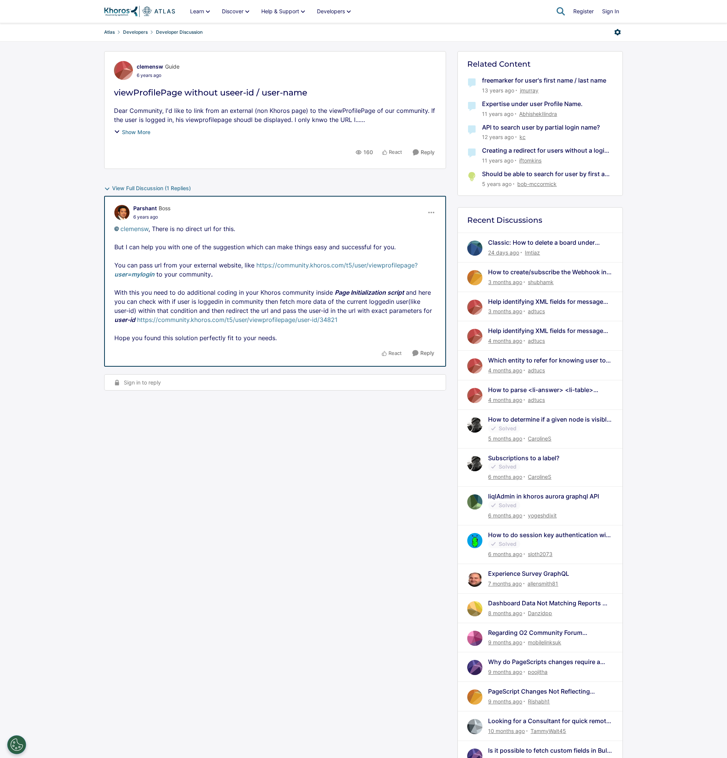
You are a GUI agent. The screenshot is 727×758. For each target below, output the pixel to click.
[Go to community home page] (139, 11)
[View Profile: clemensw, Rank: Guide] (123, 70)
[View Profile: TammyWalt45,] (474, 726)
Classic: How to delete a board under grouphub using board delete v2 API (541, 243)
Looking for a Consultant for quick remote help (549, 721)
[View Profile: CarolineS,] (474, 425)
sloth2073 (540, 554)
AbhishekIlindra (538, 114)
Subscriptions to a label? (523, 458)
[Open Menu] (617, 32)
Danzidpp (540, 613)
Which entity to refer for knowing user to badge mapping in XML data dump (547, 360)
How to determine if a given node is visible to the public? (549, 420)
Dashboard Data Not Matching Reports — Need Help (548, 603)
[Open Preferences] (16, 744)
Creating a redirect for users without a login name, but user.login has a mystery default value (545, 151)
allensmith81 (542, 583)
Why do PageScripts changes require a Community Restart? (544, 662)
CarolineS (539, 438)
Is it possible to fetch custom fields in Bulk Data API (549, 751)
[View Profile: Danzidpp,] (474, 608)
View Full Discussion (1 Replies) (151, 188)
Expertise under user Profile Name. (532, 104)
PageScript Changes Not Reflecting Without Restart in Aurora (539, 691)
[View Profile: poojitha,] (474, 667)
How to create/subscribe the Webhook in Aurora (547, 272)
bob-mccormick (537, 184)
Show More (136, 132)
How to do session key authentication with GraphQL (550, 535)
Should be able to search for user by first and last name (547, 174)
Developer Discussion (179, 32)
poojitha (538, 672)
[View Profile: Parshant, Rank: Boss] (121, 212)
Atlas (109, 32)
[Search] (560, 11)
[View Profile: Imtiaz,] (474, 248)
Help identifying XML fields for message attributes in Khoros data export (545, 302)
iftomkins (530, 160)
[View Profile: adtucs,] (474, 307)
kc (523, 137)
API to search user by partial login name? (541, 127)
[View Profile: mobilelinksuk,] (474, 638)
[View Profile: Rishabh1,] (474, 697)
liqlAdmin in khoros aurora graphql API (543, 496)
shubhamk (541, 282)
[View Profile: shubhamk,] (474, 277)
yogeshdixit (542, 515)
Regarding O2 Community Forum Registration (535, 633)
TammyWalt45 (548, 731)
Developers (135, 32)
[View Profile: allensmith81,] (474, 579)
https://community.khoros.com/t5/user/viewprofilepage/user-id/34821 (237, 320)
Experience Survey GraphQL (528, 573)
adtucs (536, 311)
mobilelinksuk (544, 642)
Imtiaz (532, 252)
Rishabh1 (539, 701)
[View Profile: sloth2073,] (474, 540)
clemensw (150, 66)
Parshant (145, 208)
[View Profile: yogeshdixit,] (474, 502)
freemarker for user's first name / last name (544, 80)
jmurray (529, 90)
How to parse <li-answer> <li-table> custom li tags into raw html (540, 390)
